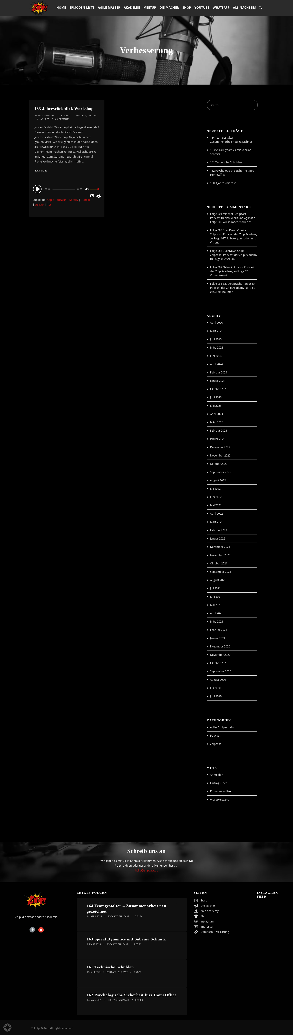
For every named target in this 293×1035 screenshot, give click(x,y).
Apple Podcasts (56, 200)
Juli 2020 (215, 688)
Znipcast (92, 115)
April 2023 (216, 414)
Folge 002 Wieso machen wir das (230, 222)
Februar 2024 (218, 372)
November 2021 (220, 555)
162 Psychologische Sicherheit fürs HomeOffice (132, 995)
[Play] (37, 189)
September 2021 (220, 572)
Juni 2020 (216, 696)
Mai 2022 (215, 505)
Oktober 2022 (218, 464)
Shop (186, 7)
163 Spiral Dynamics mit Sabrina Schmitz (126, 939)
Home (61, 7)
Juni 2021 (216, 596)
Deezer (39, 205)
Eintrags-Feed (219, 783)
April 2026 (216, 322)
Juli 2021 (215, 588)
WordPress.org (219, 799)
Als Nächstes (244, 7)
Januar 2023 (217, 439)
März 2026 (216, 331)
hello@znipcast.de (146, 870)
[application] (66, 189)
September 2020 (220, 671)
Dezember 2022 (220, 447)
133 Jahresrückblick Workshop (64, 108)
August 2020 (218, 680)
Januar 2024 (217, 381)
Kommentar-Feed (221, 791)
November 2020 (220, 655)
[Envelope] (41, 929)
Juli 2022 (215, 489)
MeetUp (149, 7)
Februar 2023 (218, 430)
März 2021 (216, 621)
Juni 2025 (216, 339)
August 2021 (218, 580)
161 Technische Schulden (226, 162)
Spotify (73, 200)
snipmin (65, 115)
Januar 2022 (217, 538)
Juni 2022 (216, 497)
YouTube (202, 7)
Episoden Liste (82, 7)
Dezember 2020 (220, 646)
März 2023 (216, 422)
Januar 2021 (217, 638)
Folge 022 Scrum (224, 259)
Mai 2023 (215, 406)
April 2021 (216, 613)
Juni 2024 (216, 356)
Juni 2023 (216, 397)
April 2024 (216, 364)
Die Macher (169, 7)
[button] (7, 1027)
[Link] (32, 929)
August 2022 (218, 480)
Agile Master (109, 7)
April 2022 (216, 513)
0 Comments (62, 119)
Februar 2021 (218, 630)
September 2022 (220, 472)
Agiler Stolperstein (222, 727)
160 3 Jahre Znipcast (223, 183)
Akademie (132, 7)
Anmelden (216, 775)
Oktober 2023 (218, 389)
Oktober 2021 (218, 563)
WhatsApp (221, 7)
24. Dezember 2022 (45, 115)
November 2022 (220, 455)
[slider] (94, 192)
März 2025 (216, 347)
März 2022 (216, 522)
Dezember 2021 (220, 547)
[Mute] (87, 189)
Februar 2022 (218, 530)
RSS (49, 205)
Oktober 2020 (218, 663)
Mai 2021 (215, 605)
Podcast (81, 115)
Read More (40, 170)
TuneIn (85, 200)
